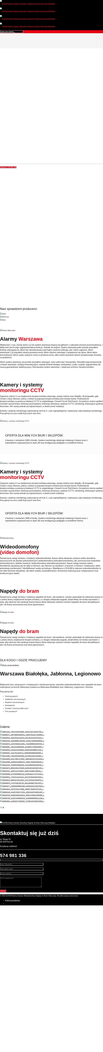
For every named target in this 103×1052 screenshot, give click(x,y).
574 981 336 (7, 35)
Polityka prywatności (12, 900)
